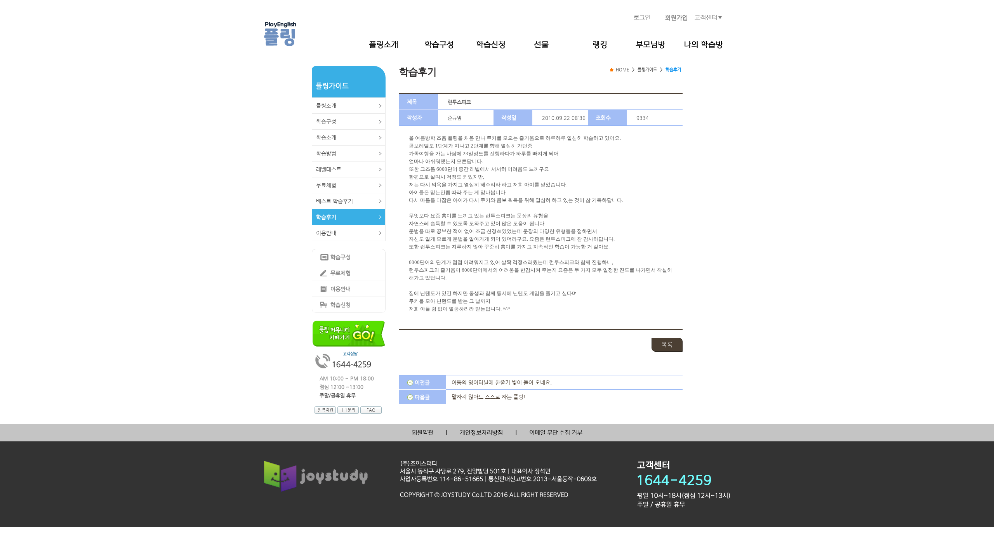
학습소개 (326, 137)
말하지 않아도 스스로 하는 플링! (489, 397)
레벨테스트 (328, 169)
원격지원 (325, 410)
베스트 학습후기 (334, 201)
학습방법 (326, 153)
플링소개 (326, 105)
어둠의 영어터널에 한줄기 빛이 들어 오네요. (502, 382)
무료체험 (326, 185)
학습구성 (326, 121)
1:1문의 (348, 410)
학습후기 (326, 217)
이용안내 (326, 233)
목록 (667, 344)
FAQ (371, 410)
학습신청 (340, 305)
